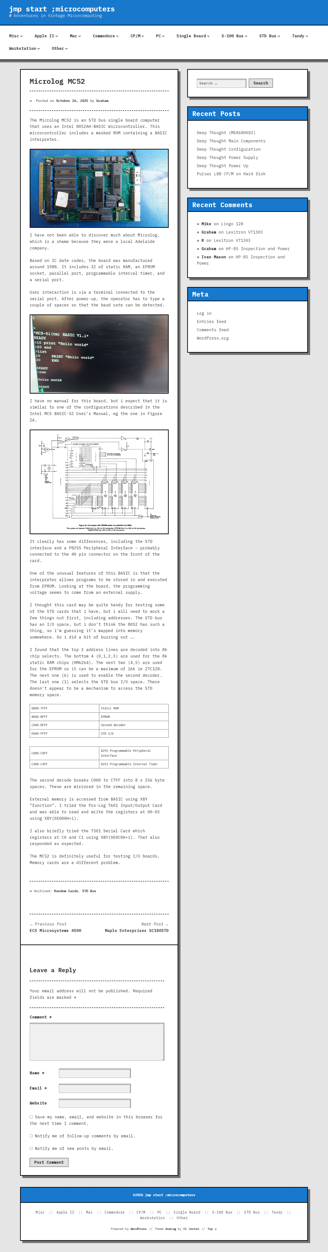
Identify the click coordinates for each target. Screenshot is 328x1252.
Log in (204, 313)
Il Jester (191, 1229)
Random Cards (66, 891)
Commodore (104, 35)
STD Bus (267, 35)
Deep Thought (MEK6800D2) (226, 132)
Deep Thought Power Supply (227, 157)
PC (158, 35)
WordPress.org (213, 338)
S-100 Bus (233, 35)
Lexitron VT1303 (244, 232)
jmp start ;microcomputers (62, 8)
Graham (102, 100)
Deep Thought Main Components (231, 140)
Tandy (298, 35)
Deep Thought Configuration (229, 149)
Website (38, 1103)
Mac (73, 35)
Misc (14, 35)
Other (58, 48)
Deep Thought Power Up (222, 165)
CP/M (135, 35)
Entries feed (211, 321)
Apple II (44, 35)
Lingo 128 (232, 223)
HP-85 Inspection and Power (258, 248)
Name (37, 1072)
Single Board (191, 35)
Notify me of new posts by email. (74, 1148)
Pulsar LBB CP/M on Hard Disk (231, 173)
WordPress (139, 1229)
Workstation (22, 48)
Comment (41, 1017)
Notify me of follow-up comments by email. (85, 1135)
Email (38, 1088)
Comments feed (213, 329)
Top (212, 1229)
